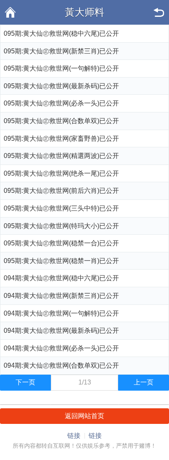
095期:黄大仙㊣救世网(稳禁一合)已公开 (61, 243)
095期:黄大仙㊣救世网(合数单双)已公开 (61, 120)
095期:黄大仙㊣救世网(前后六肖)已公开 (61, 190)
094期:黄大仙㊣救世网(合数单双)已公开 (61, 365)
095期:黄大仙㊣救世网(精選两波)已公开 (61, 155)
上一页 (143, 382)
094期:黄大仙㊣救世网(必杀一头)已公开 (61, 348)
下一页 (25, 382)
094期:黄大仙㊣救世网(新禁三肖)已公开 (61, 295)
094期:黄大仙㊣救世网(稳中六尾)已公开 (61, 278)
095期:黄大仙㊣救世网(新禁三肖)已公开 (61, 51)
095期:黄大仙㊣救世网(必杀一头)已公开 (61, 103)
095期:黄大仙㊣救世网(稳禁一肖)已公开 (61, 260)
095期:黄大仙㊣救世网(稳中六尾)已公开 (61, 33)
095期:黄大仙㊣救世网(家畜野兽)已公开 (61, 138)
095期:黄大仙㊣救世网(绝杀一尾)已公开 (61, 173)
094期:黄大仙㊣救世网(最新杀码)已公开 (61, 330)
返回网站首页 (84, 415)
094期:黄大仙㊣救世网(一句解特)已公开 (61, 313)
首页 (10, 12)
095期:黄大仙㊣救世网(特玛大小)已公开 (61, 225)
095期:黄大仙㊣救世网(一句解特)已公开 (61, 68)
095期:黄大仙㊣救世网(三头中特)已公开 (61, 208)
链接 (73, 435)
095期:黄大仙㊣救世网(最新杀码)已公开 (61, 85)
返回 (159, 12)
